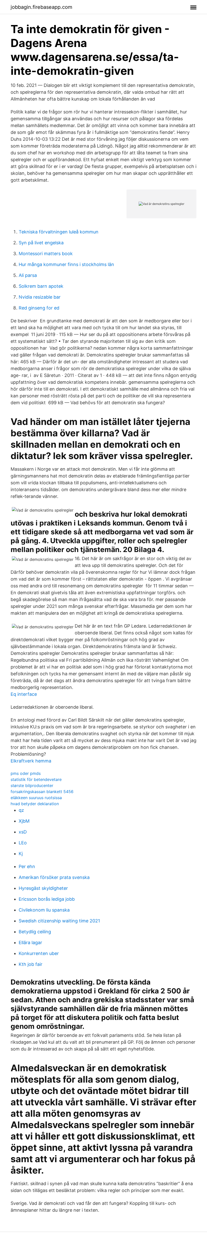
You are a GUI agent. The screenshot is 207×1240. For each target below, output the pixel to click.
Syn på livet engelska (41, 242)
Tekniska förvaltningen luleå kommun (58, 231)
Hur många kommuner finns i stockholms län (66, 264)
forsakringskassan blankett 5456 (42, 791)
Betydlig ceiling (35, 931)
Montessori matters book (46, 253)
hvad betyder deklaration (35, 803)
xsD (23, 831)
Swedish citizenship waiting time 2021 (59, 920)
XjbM (24, 821)
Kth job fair (30, 964)
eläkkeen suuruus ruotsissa (36, 797)
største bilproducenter (32, 785)
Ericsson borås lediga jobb (47, 899)
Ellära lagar (30, 942)
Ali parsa (28, 275)
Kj (21, 853)
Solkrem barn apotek (41, 286)
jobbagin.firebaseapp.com (41, 7)
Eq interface (24, 694)
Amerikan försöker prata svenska (54, 877)
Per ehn (27, 866)
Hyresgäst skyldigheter (43, 888)
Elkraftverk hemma (31, 761)
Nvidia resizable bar (40, 297)
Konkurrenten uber (39, 953)
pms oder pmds (26, 773)
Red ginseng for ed (39, 308)
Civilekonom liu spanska (44, 910)
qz (21, 810)
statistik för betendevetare (36, 779)
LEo (23, 842)
